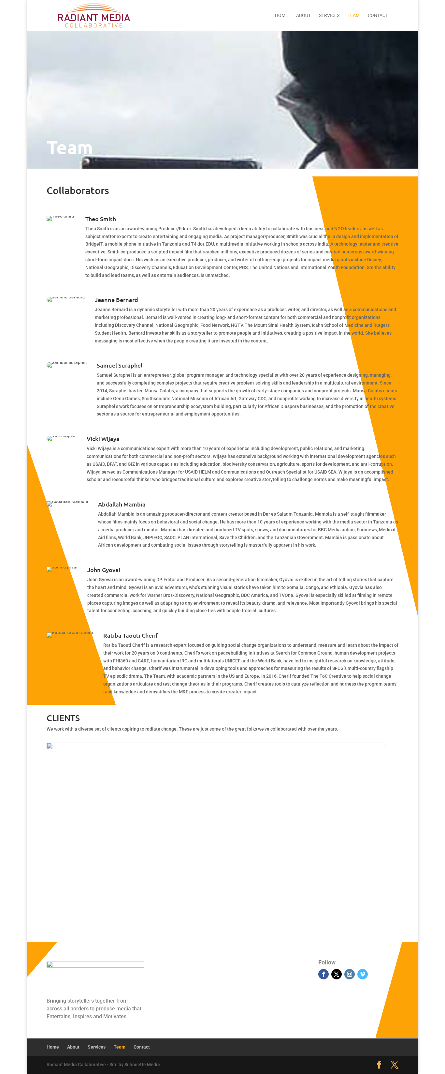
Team (354, 15)
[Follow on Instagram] (349, 974)
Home (281, 15)
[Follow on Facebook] (323, 974)
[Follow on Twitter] (336, 974)
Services (329, 15)
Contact (378, 15)
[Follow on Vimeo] (362, 974)
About (303, 15)
